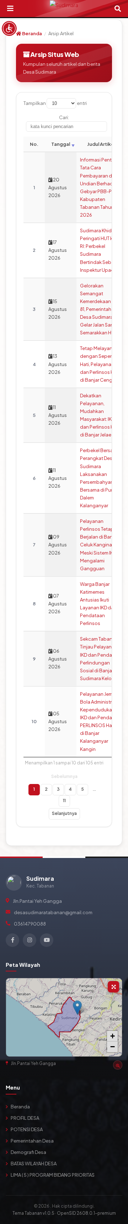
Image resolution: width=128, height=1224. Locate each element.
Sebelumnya (64, 776)
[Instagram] (29, 940)
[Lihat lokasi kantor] (117, 1065)
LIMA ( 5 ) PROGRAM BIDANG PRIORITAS (53, 1175)
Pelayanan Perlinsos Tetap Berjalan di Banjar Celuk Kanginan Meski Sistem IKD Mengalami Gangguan (99, 544)
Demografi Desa (28, 1152)
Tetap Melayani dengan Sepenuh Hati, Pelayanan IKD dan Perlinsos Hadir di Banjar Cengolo (101, 363)
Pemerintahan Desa (32, 1141)
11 (64, 800)
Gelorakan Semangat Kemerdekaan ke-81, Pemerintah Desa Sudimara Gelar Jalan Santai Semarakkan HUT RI (101, 309)
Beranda (31, 33)
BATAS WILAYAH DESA (34, 1163)
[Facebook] (12, 940)
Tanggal (60, 144)
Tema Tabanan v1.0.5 (33, 1213)
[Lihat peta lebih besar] (113, 986)
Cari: (64, 117)
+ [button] (112, 1036)
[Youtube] (46, 940)
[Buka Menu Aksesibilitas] (9, 28)
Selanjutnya (64, 813)
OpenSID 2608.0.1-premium (86, 1213)
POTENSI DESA (27, 1129)
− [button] (112, 1046)
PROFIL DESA (25, 1118)
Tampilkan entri (55, 103)
